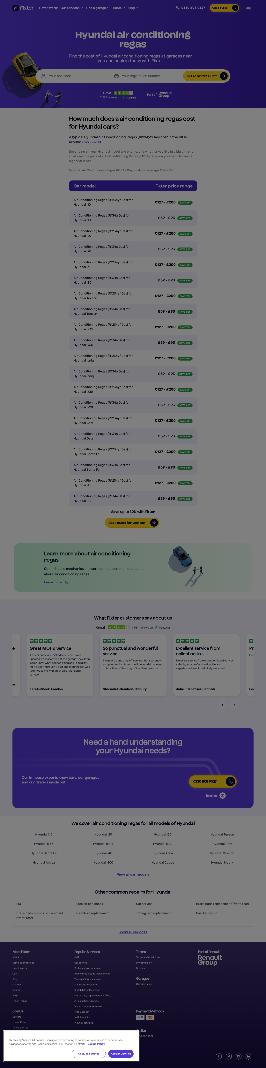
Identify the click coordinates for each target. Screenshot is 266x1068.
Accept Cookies (121, 1053)
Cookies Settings (88, 1053)
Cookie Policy (96, 1043)
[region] (71, 1046)
